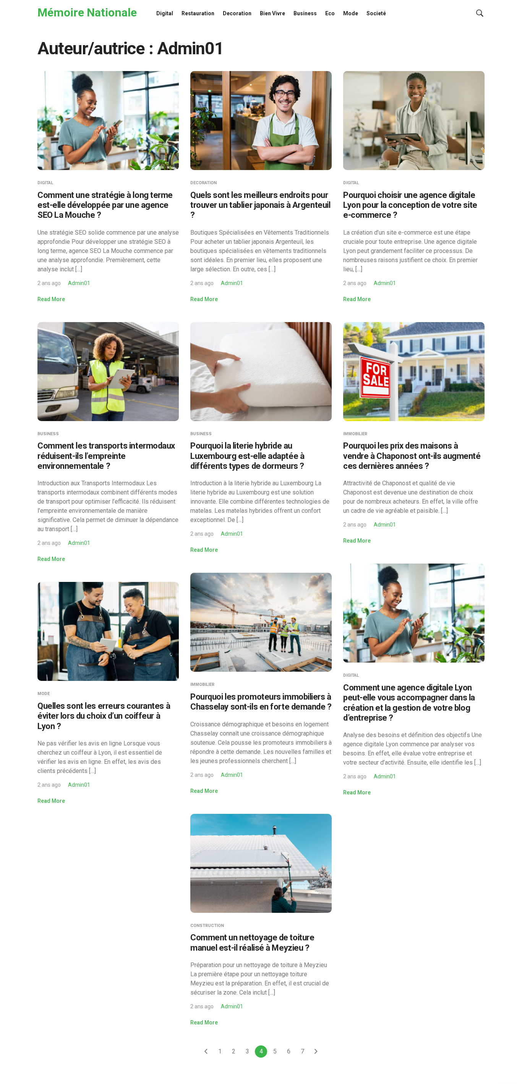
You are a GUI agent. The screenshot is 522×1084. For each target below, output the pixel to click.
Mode (350, 13)
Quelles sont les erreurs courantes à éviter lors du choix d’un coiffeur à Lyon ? (103, 716)
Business (305, 13)
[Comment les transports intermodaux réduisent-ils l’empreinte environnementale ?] (108, 370)
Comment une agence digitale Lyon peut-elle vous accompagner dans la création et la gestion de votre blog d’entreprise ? (409, 703)
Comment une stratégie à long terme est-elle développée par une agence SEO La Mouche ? (105, 205)
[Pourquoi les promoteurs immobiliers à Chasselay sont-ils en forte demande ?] (261, 621)
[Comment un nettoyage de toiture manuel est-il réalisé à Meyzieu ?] (261, 862)
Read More (51, 299)
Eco (330, 13)
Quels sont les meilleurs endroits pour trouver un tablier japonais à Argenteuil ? (260, 205)
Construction (207, 925)
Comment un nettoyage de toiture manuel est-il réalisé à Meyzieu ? (252, 942)
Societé (376, 13)
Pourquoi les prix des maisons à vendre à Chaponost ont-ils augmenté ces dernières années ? (412, 456)
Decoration (237, 13)
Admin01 (79, 283)
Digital (164, 13)
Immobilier (355, 433)
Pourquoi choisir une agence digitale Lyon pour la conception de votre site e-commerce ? (410, 205)
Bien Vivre (272, 13)
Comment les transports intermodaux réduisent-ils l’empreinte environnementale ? (106, 456)
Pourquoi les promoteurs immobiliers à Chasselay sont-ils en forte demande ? (261, 701)
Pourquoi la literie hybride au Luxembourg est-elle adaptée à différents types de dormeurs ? (247, 456)
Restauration (198, 13)
